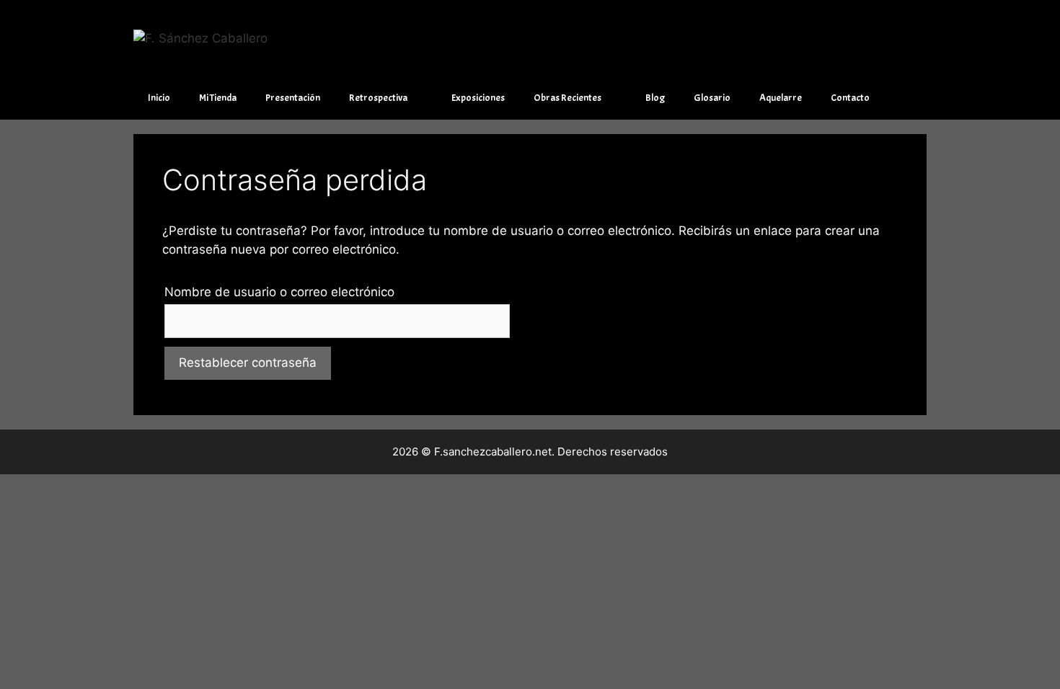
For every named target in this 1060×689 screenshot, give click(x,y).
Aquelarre (780, 98)
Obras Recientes (567, 98)
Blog (655, 98)
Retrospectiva (378, 98)
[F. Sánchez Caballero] (200, 37)
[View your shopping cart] (908, 98)
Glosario (712, 98)
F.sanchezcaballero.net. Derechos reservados (551, 451)
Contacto (850, 98)
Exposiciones (478, 98)
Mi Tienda (218, 98)
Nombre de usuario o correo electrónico (279, 292)
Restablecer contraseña (248, 362)
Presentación (292, 98)
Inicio (159, 98)
